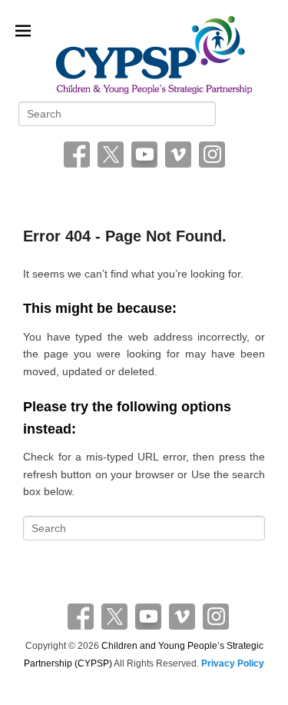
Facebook (77, 154)
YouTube (144, 154)
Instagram (212, 154)
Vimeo (178, 154)
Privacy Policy (232, 663)
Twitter (111, 154)
